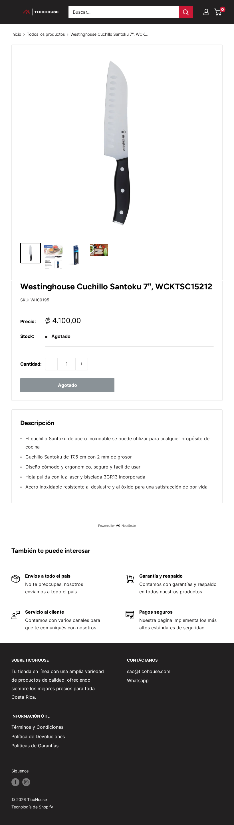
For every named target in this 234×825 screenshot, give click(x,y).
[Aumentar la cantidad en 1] (82, 364)
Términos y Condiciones (37, 727)
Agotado (67, 385)
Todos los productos (46, 34)
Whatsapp (138, 680)
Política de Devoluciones (38, 736)
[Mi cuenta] (206, 12)
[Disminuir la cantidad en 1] (51, 364)
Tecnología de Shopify (32, 806)
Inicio (16, 34)
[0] (217, 12)
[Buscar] (186, 12)
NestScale (129, 525)
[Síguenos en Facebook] (15, 782)
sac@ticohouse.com (148, 671)
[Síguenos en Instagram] (26, 782)
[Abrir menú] (14, 12)
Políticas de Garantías (34, 745)
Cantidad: (31, 364)
